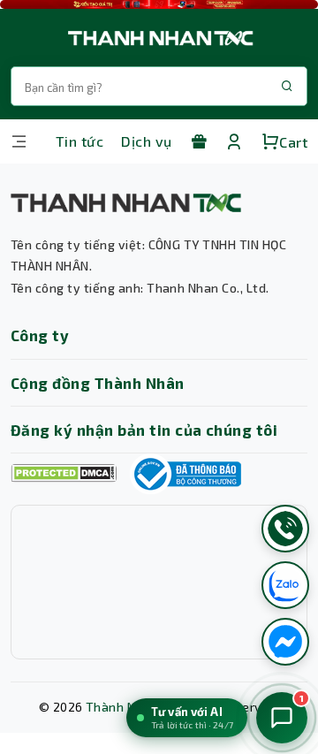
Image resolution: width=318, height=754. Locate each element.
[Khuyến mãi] (199, 141)
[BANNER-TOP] (159, 4)
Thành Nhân (122, 706)
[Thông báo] (185, 473)
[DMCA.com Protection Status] (64, 473)
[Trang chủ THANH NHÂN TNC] (159, 37)
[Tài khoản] (234, 141)
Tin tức (79, 141)
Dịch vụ (146, 141)
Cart (293, 141)
